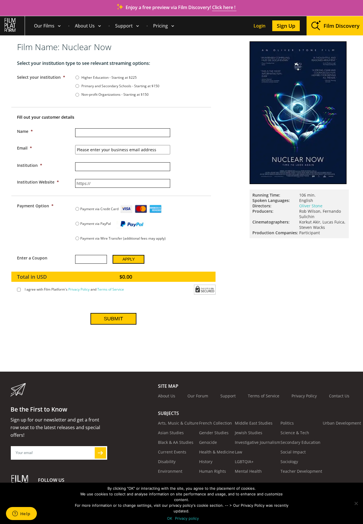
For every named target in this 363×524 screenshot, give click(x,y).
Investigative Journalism (257, 442)
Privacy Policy (79, 289)
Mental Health (248, 471)
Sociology (289, 461)
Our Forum (197, 396)
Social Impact (293, 452)
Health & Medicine (216, 452)
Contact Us (339, 396)
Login (259, 26)
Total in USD (32, 277)
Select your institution (41, 77)
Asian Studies (171, 432)
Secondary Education (300, 442)
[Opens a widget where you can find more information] (21, 514)
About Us (85, 26)
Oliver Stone (310, 205)
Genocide (208, 442)
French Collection (215, 423)
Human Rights (212, 471)
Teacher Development (301, 471)
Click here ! (224, 7)
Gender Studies (214, 432)
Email (24, 148)
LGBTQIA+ (244, 461)
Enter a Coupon (32, 258)
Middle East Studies (254, 423)
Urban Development (342, 423)
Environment (170, 471)
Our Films (44, 26)
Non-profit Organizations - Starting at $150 (115, 94)
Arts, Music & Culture (178, 423)
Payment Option (35, 205)
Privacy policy (187, 518)
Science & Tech (294, 432)
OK (169, 518)
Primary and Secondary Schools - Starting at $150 (120, 86)
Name (25, 131)
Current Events (172, 452)
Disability (167, 461)
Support (124, 26)
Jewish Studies (248, 432)
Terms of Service (110, 289)
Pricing (160, 26)
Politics (287, 423)
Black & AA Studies (175, 442)
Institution (29, 165)
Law (238, 452)
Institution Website (38, 182)
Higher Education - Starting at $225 (109, 77)
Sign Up (286, 25)
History (205, 461)
